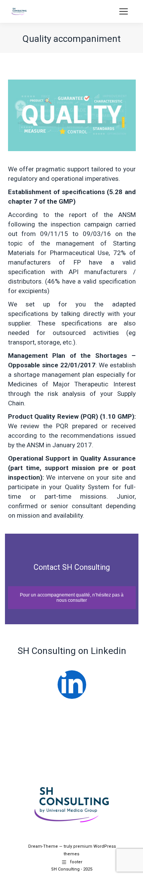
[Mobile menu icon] (124, 11)
